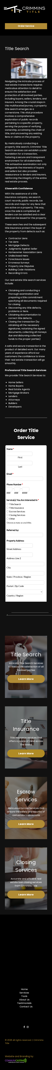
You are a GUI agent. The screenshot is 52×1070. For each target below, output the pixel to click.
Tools (24, 996)
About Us (24, 999)
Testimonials (24, 1003)
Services (24, 992)
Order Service (26, 26)
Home (24, 989)
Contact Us (26, 1006)
